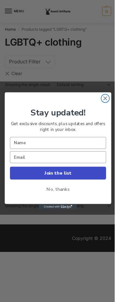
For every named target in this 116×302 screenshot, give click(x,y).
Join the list (57, 173)
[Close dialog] (105, 98)
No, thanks (58, 189)
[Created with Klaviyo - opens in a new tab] (58, 207)
